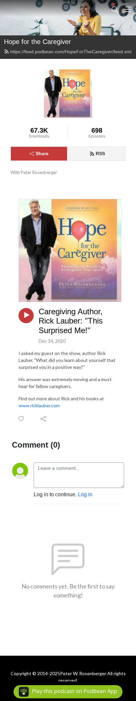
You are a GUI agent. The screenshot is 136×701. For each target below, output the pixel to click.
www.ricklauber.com (39, 405)
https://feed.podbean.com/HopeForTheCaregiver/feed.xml (70, 51)
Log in (85, 494)
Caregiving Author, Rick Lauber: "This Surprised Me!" (71, 321)
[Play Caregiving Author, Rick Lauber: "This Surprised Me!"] (26, 315)
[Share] (44, 418)
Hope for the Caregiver (37, 41)
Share (42, 153)
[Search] (115, 9)
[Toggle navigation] (128, 9)
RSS (100, 153)
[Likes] (21, 418)
